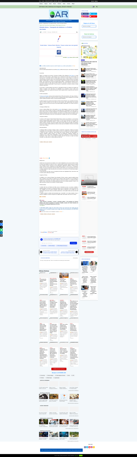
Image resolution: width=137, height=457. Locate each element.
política (58, 69)
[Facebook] (1, 224)
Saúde (64, 3)
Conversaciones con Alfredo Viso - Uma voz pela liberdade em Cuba (93, 268)
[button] (97, 7)
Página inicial (42, 25)
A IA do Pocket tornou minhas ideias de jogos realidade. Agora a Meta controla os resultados (91, 237)
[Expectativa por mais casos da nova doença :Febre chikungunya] (89, 52)
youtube (94, 16)
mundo (60, 109)
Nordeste (59, 3)
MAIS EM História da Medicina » (73, 403)
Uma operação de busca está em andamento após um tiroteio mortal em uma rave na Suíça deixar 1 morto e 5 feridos (91, 82)
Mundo (54, 3)
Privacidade (63, 21)
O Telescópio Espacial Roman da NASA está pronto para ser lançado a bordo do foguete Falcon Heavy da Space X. (91, 110)
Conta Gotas (47, 25)
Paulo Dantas (71, 75)
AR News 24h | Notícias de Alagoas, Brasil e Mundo (55, 6)
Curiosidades (94, 138)
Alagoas (45, 3)
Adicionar (59, 232)
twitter (94, 13)
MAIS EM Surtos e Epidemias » (73, 390)
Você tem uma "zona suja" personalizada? (91, 193)
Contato (43, 1)
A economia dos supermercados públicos (88, 182)
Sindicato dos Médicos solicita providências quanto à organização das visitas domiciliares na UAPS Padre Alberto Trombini (91, 103)
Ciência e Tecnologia (88, 138)
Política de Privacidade (49, 1)
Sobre (56, 21)
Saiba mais (76, 455)
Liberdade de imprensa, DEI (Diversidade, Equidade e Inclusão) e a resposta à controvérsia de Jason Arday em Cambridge (91, 117)
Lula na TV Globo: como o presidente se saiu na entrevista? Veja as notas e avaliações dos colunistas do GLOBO (91, 75)
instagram (85, 16)
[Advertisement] (59, 150)
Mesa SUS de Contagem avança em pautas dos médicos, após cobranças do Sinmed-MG (91, 242)
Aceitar (81, 455)
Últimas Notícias (46, 158)
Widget (73, 3)
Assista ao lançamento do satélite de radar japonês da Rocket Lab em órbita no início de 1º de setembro (91, 247)
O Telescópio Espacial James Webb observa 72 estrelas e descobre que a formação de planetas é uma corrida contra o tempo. (91, 96)
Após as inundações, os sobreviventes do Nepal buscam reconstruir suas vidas (91, 198)
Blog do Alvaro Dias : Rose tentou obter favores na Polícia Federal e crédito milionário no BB (93, 290)
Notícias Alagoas (52, 25)
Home (40, 1)
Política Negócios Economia (60, 25)
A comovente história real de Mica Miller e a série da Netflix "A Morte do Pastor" (91, 69)
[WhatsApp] (1, 230)
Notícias (41, 3)
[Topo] (1, 221)
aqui (73, 65)
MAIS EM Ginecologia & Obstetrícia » (72, 428)
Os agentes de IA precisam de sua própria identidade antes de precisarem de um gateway (91, 187)
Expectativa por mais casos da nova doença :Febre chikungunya (89, 63)
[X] (1, 227)
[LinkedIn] (1, 232)
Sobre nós (55, 1)
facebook (85, 13)
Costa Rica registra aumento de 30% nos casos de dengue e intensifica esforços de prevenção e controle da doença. (91, 124)
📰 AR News (86, 136)
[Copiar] (1, 235)
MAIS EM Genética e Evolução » (73, 441)
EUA (83, 138)
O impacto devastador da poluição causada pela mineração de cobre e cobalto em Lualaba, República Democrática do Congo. (91, 88)
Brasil (50, 3)
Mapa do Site (60, 1)
